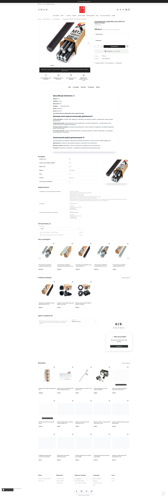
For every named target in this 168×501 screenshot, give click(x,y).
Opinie (98, 87)
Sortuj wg (73, 319)
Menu (62, 15)
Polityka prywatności (97, 482)
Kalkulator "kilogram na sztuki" (44, 478)
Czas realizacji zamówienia (80, 482)
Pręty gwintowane (106, 58)
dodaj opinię (119, 346)
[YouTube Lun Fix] (44, 9)
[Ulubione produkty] (123, 9)
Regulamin (95, 480)
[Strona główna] (82, 9)
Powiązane (91, 87)
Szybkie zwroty (41, 480)
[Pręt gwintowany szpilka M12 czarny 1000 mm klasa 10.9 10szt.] (65, 42)
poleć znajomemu (110, 63)
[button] (52, 65)
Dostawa (83, 87)
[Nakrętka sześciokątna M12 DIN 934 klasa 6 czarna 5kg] (117, 38)
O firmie (113, 480)
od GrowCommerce (17, 488)
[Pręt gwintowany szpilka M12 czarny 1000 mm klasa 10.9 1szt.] (105, 38)
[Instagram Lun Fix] (41, 9)
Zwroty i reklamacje (97, 478)
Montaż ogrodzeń (91, 15)
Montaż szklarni (81, 15)
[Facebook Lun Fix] (39, 9)
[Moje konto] (120, 9)
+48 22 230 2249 (42, 4)
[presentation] (41, 43)
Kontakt (113, 15)
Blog (97, 15)
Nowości (75, 15)
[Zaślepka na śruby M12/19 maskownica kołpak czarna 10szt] (111, 38)
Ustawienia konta (60, 480)
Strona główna (56, 15)
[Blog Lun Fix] (46, 9)
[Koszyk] (129, 9)
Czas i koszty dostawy (105, 15)
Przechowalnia (59, 482)
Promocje (69, 15)
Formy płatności (78, 478)
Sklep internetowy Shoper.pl (84, 495)
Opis (69, 87)
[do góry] (163, 493)
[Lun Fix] (104, 56)
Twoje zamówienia (60, 478)
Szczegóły (76, 87)
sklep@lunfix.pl (52, 4)
